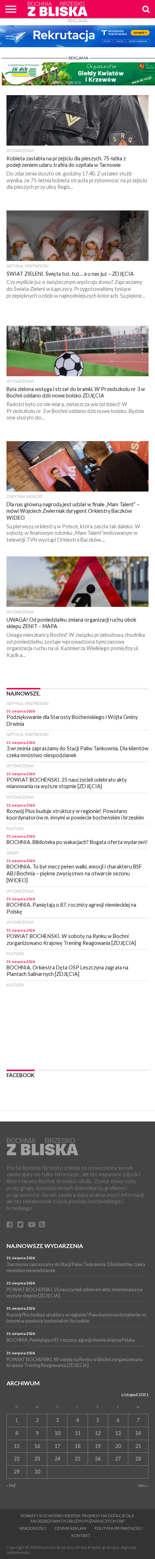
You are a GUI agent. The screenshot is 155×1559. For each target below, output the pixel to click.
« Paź (11, 1485)
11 (77, 1433)
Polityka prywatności (118, 1528)
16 (37, 1446)
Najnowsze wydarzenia (44, 1245)
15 (16, 1446)
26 (98, 1459)
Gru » (143, 1485)
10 (57, 1433)
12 (98, 1433)
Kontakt (80, 1535)
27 (118, 1459)
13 (118, 1433)
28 (138, 1459)
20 (118, 1446)
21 (138, 1446)
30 (37, 1472)
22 (16, 1459)
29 (16, 1472)
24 (57, 1459)
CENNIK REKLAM (70, 1528)
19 (98, 1446)
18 (77, 1446)
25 (77, 1459)
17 (57, 1446)
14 (138, 1433)
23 (37, 1459)
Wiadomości (32, 1528)
